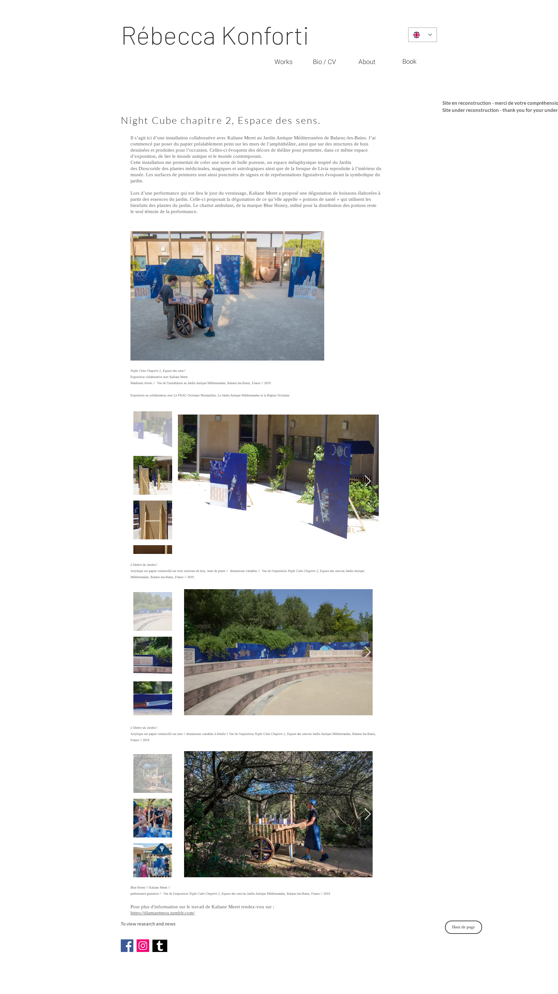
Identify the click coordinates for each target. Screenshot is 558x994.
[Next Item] (367, 481)
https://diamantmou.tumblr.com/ (162, 912)
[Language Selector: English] (422, 34)
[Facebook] (127, 945)
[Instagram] (143, 945)
